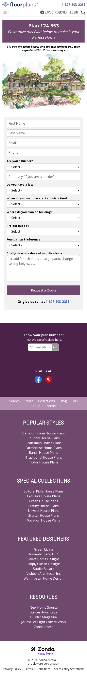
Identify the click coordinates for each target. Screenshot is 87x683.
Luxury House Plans (43, 506)
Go (55, 347)
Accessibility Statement (69, 669)
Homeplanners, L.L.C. (43, 554)
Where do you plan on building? (29, 212)
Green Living (43, 549)
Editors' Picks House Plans (44, 491)
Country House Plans (44, 438)
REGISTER (61, 12)
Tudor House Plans (43, 462)
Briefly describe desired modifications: (35, 253)
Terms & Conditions (37, 669)
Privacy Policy (12, 669)
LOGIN (74, 12)
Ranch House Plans (43, 452)
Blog (63, 401)
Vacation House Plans (43, 520)
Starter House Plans (43, 515)
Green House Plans (43, 501)
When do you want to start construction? (37, 198)
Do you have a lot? (20, 184)
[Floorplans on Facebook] (38, 379)
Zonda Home (43, 627)
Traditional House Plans (43, 457)
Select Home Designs (43, 559)
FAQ (75, 401)
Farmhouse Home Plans (43, 448)
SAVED (49, 12)
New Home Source (44, 607)
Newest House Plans (43, 510)
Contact (50, 406)
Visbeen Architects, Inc (43, 573)
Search (14, 401)
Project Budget (18, 226)
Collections (46, 401)
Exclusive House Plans (43, 496)
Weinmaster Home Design (44, 578)
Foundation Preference (23, 239)
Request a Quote (43, 290)
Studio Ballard (43, 568)
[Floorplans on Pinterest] (49, 379)
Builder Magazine (43, 617)
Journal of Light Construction (43, 622)
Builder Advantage (43, 612)
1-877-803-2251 (73, 4)
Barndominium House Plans (43, 433)
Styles (28, 401)
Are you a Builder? (20, 161)
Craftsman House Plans (44, 443)
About (35, 406)
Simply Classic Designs (43, 564)
